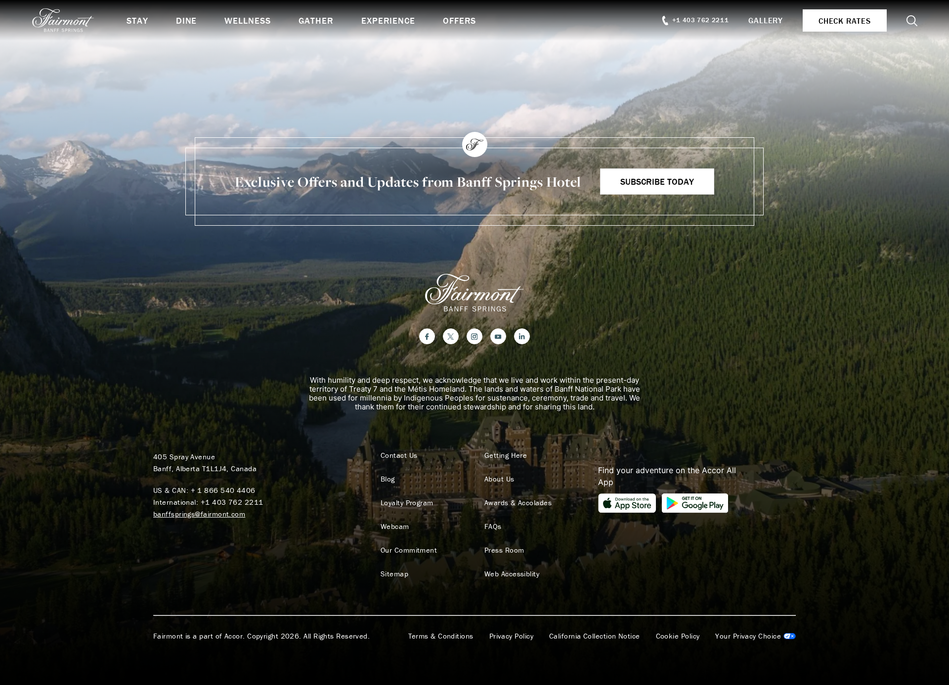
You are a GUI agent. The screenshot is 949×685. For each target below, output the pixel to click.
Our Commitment (409, 550)
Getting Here (505, 455)
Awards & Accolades (518, 502)
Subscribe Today (657, 181)
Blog (388, 479)
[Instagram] (474, 336)
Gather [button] (316, 20)
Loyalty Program (407, 502)
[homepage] (79, 20)
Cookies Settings (755, 636)
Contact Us (399, 455)
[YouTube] (498, 336)
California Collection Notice (594, 636)
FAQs (493, 526)
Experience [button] (388, 20)
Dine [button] (186, 20)
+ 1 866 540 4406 (223, 490)
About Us (499, 479)
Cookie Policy (678, 636)
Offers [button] (459, 20)
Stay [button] (137, 20)
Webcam (395, 526)
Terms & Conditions (441, 636)
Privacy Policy (511, 636)
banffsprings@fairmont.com (199, 514)
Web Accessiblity (511, 573)
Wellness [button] (247, 20)
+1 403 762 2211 (232, 502)
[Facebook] (427, 336)
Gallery (765, 20)
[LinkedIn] (522, 336)
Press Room (504, 550)
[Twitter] (451, 336)
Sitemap (394, 573)
